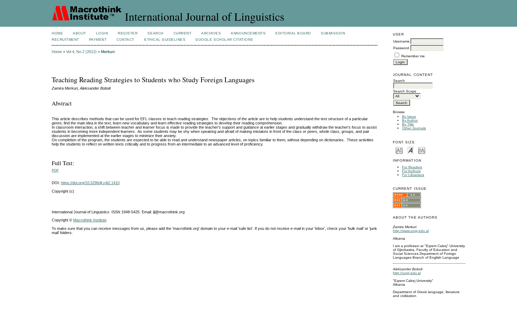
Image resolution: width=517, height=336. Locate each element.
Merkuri (108, 52)
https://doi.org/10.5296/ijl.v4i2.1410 (90, 183)
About (79, 33)
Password (401, 48)
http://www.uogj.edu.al (411, 231)
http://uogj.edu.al (407, 273)
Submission (333, 33)
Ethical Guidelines (164, 39)
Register (128, 33)
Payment (98, 39)
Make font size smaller (399, 150)
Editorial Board (293, 33)
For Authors (411, 171)
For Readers (412, 167)
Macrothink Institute (90, 220)
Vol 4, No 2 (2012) (81, 52)
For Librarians (413, 175)
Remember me (413, 56)
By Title (408, 124)
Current (182, 33)
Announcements (248, 33)
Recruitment (65, 39)
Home (57, 33)
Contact (125, 39)
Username (401, 41)
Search (155, 33)
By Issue (409, 116)
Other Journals (414, 128)
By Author (410, 120)
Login (102, 33)
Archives (211, 33)
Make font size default (410, 150)
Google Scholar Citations (224, 39)
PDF (55, 170)
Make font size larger (421, 150)
